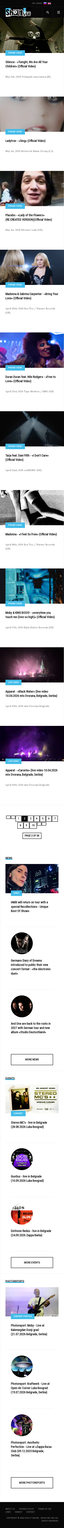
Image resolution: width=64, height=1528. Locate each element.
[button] (58, 12)
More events (32, 1262)
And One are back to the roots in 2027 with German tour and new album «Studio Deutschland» (31, 1028)
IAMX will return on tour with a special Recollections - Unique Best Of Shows (29, 906)
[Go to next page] (39, 824)
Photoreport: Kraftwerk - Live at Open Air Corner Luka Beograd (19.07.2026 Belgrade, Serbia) (30, 1388)
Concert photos (23, 1316)
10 (33, 825)
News (16, 893)
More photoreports (32, 1482)
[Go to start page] (8, 817)
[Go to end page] (44, 824)
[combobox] (47, 12)
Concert (18, 1113)
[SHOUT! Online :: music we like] (18, 12)
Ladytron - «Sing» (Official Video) (25, 141)
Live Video (13, 682)
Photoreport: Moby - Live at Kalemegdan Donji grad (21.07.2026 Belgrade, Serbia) (29, 1330)
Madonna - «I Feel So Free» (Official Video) (31, 534)
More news (32, 1059)
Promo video (15, 53)
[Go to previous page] (13, 817)
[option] (45, 3)
